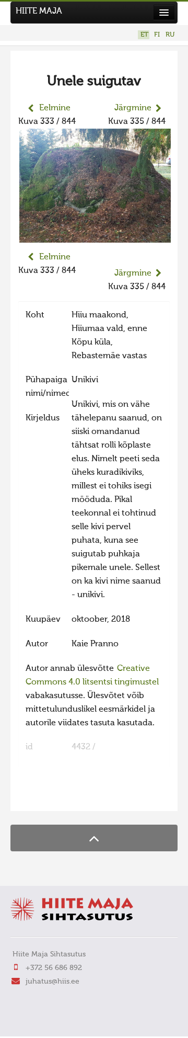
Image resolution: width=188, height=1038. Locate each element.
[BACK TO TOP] (94, 838)
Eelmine (54, 108)
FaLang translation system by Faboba (55, 796)
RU (170, 34)
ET (144, 34)
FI (157, 34)
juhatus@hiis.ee (52, 981)
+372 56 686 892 (54, 968)
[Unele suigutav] (95, 236)
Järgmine (132, 108)
